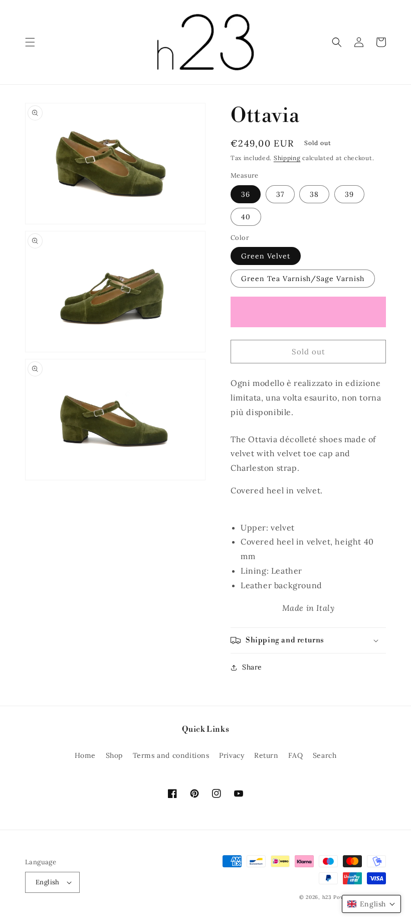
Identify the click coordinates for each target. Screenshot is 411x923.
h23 (327, 897)
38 (314, 194)
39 (349, 194)
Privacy (231, 755)
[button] (30, 42)
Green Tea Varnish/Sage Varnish (302, 278)
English (48, 882)
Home (85, 755)
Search (325, 755)
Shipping (287, 158)
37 (280, 194)
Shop (114, 755)
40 (246, 216)
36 (245, 194)
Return (266, 755)
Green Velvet (265, 255)
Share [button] (252, 667)
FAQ (295, 755)
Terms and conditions (171, 755)
